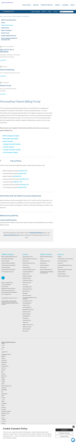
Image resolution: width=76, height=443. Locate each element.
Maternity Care (26, 291)
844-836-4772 (24, 179)
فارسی (3, 399)
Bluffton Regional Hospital (11, 136)
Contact (55, 11)
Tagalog (3, 419)
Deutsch (3, 368)
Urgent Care (25, 322)
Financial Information (17, 16)
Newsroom (60, 267)
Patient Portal (5, 33)
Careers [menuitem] (57, 5)
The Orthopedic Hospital (10, 152)
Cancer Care (26, 265)
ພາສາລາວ (3, 387)
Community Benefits (62, 261)
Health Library (5, 28)
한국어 (3, 383)
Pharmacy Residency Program (65, 269)
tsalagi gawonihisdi (6, 354)
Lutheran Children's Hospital (8, 263)
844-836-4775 (22, 173)
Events (49, 11)
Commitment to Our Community (65, 258)
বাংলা (2, 349)
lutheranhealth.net (8, 11)
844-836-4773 (17, 176)
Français (3, 364)
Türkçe (3, 423)
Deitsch (3, 397)
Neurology (25, 293)
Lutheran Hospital (8, 147)
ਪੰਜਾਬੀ (2, 405)
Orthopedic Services (27, 301)
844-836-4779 (23, 171)
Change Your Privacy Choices (8, 288)
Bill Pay (44, 11)
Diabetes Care (26, 273)
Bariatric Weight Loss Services (30, 258)
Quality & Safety (61, 271)
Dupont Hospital (8, 141)
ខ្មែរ (2, 391)
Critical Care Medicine (28, 271)
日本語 (3, 381)
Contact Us (60, 263)
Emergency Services (28, 280)
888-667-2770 (18, 182)
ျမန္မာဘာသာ (4, 351)
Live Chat (73, 440)
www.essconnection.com (11, 235)
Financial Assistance (36, 232)
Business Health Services (29, 263)
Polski (2, 401)
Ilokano (3, 377)
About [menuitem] (73, 5)
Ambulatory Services (28, 256)
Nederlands (4, 362)
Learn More (3, 60)
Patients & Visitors (7, 16)
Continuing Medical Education (65, 265)
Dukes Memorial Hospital (10, 138)
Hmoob (3, 374)
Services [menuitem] (36, 5)
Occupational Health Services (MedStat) (30, 298)
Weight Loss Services (28, 324)
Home (1, 16)
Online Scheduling (35, 11)
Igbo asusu (4, 375)
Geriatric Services (27, 282)
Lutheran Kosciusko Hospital (11, 149)
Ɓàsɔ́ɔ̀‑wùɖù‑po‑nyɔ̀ (6, 385)
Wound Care (25, 331)
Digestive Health (27, 278)
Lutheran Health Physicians (8, 220)
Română (3, 407)
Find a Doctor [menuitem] (26, 5)
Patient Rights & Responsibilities (9, 292)
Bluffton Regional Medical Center (9, 256)
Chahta (3, 358)
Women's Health (26, 329)
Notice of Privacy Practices (7, 290)
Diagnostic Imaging (27, 276)
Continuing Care (26, 267)
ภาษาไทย (3, 421)
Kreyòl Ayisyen (4, 366)
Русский (3, 409)
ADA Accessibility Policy (7, 282)
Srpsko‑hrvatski (5, 413)
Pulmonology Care (27, 307)
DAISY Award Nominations (8, 20)
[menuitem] (67, 11)
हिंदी (2, 372)
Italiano (3, 379)
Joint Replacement (27, 286)
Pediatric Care (26, 305)
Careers (59, 256)
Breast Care (25, 261)
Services (25, 254)
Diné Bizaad (4, 393)
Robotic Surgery (26, 313)
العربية (2, 347)
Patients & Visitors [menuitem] (47, 5)
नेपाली (2, 395)
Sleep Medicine (26, 316)
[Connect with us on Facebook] (3, 277)
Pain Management (27, 303)
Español (3, 415)
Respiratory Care (27, 311)
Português (4, 403)
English (3, 343)
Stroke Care (25, 318)
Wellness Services (27, 326)
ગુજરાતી (3, 370)
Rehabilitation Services (28, 309)
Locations (65, 5)
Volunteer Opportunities (63, 276)
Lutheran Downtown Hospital (11, 144)
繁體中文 (3, 356)
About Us (61, 254)
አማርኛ (2, 345)
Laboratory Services (27, 289)
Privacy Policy (4, 286)
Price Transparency (6, 294)
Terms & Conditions (6, 284)
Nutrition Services (27, 295)
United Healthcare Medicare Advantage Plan (9, 38)
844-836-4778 (22, 187)
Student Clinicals (62, 273)
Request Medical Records (8, 35)
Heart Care (25, 284)
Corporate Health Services (29, 269)
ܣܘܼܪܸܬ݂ (2, 417)
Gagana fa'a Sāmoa (6, 411)
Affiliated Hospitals (7, 254)
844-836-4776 (24, 184)
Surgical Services (27, 320)
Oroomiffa (3, 360)
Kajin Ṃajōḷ (3, 389)
